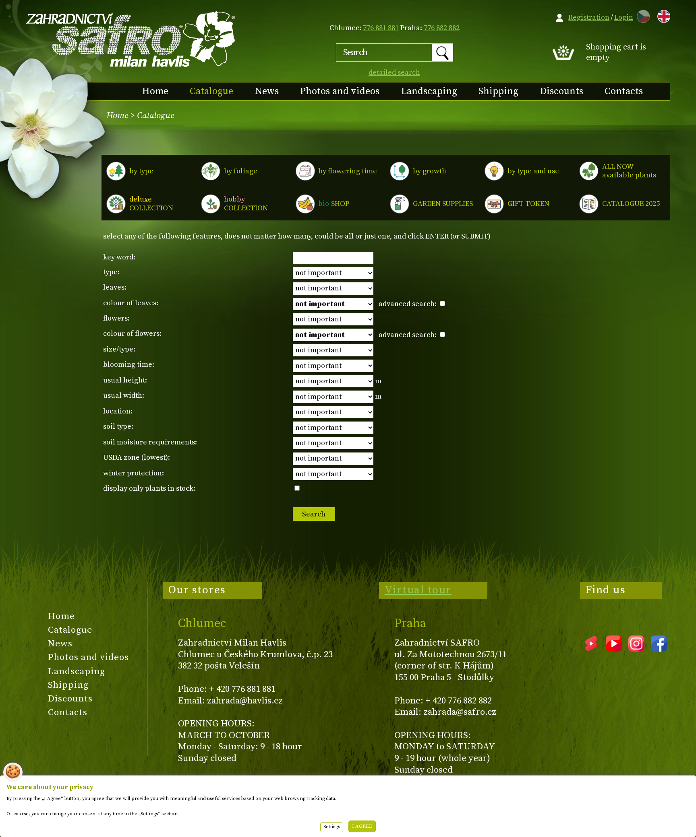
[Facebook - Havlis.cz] (659, 648)
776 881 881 (381, 28)
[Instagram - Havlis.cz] (636, 648)
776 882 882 (442, 28)
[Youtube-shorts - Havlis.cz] (591, 648)
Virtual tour (418, 590)
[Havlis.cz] (131, 39)
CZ (641, 15)
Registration (588, 17)
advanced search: (408, 303)
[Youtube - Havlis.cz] (614, 648)
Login (623, 17)
